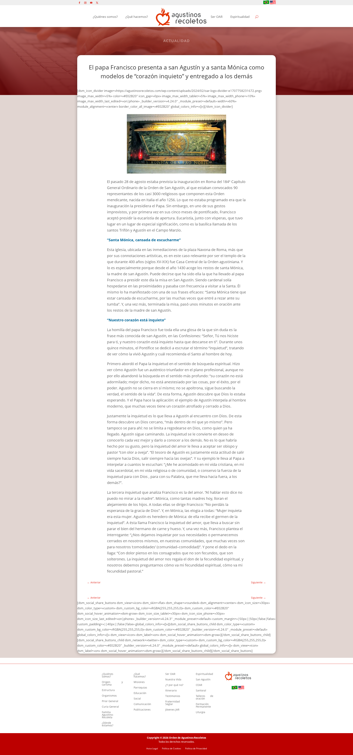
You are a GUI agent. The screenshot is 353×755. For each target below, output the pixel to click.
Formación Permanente (203, 705)
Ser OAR (217, 17)
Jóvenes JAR (172, 709)
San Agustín (203, 679)
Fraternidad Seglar (172, 703)
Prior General (110, 701)
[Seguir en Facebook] (79, 3)
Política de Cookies (171, 748)
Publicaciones (142, 709)
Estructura (108, 690)
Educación (140, 693)
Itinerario (171, 690)
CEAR (199, 685)
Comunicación (142, 704)
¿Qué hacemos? (136, 17)
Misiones (139, 682)
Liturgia (200, 712)
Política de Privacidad (196, 748)
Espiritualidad (239, 17)
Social (137, 698)
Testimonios (172, 696)
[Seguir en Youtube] (91, 3)
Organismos (109, 695)
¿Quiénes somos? (105, 17)
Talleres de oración (204, 697)
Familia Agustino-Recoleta (108, 715)
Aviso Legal (152, 748)
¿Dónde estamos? (107, 724)
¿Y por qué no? (174, 685)
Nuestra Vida (173, 679)
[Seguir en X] (97, 3)
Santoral (201, 690)
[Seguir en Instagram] (85, 3)
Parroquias (140, 687)
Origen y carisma (112, 683)
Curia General (110, 706)
